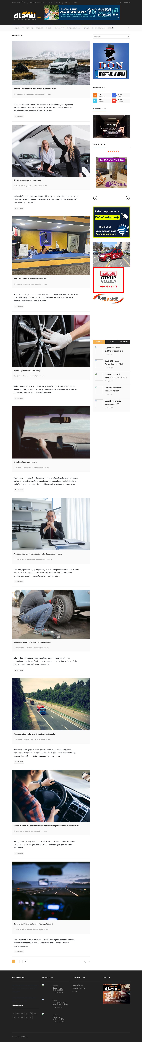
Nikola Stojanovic (30, 94)
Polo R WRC (111, 123)
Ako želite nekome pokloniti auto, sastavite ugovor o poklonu (38, 554)
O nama (50, 2)
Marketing (74, 2)
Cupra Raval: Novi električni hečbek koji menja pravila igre (114, 350)
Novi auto (86, 28)
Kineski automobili (98, 28)
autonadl (29, 186)
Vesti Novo (55, 986)
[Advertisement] (108, 321)
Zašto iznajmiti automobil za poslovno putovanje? (33, 924)
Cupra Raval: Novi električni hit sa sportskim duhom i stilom (116, 377)
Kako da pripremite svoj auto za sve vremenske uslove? (35, 89)
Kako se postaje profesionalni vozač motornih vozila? (34, 734)
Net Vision (24, 1037)
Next (26, 961)
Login (66, 2)
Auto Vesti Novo (27, 28)
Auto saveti (39, 28)
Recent (111, 342)
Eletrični (111, 28)
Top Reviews (124, 342)
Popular (99, 342)
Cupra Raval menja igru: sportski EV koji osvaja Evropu (113, 404)
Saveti (75, 991)
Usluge (48, 28)
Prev (94, 126)
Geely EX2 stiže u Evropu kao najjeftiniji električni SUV (114, 364)
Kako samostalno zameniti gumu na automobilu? (33, 642)
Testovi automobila (73, 28)
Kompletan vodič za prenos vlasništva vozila (31, 279)
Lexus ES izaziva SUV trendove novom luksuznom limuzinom (114, 390)
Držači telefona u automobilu (25, 462)
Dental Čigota (78, 985)
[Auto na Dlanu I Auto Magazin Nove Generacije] (28, 15)
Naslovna (16, 28)
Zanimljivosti (59, 28)
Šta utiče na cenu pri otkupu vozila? (27, 180)
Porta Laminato (79, 988)
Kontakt (58, 2)
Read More (20, 116)
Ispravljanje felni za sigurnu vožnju (27, 370)
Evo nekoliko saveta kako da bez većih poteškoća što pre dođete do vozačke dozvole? (47, 826)
